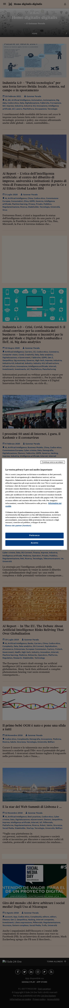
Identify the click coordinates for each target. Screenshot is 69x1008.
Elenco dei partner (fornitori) (18, 526)
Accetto (34, 543)
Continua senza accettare (52, 462)
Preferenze (34, 535)
